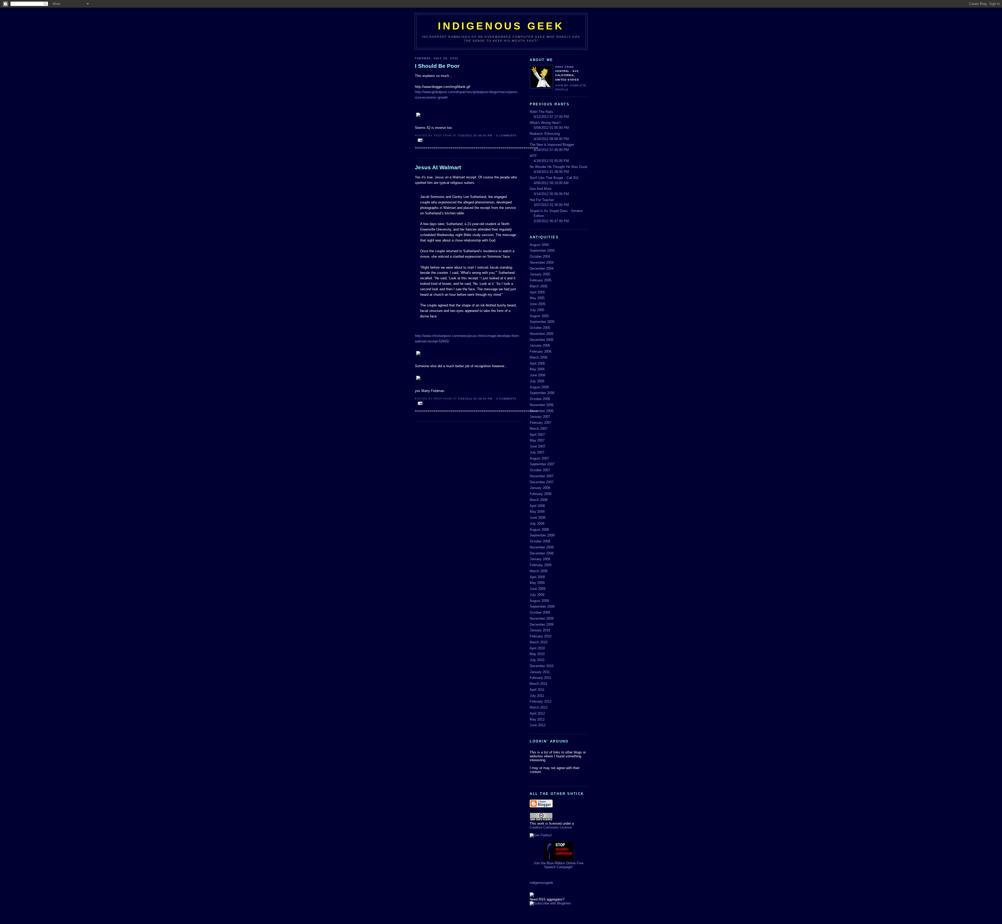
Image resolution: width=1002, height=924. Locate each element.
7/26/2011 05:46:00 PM (475, 135)
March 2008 (538, 500)
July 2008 (537, 524)
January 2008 (540, 488)
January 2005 (540, 274)
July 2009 (537, 595)
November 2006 (541, 405)
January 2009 (540, 559)
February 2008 (540, 494)
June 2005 (537, 304)
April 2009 (537, 577)
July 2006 (537, 381)
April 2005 (537, 292)
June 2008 (537, 518)
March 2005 (538, 286)
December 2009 (541, 624)
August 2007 (539, 458)
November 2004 (541, 262)
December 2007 (541, 482)
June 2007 (537, 446)
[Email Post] (419, 140)
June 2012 (537, 725)
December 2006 (541, 411)
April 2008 (537, 506)
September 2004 (542, 250)
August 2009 (539, 601)
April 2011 (537, 690)
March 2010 (538, 642)
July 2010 (537, 660)
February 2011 (540, 678)
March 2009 (538, 571)
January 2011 (540, 672)
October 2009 (540, 612)
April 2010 (537, 648)
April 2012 (537, 713)
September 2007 (542, 464)
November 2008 (541, 547)
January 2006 (540, 345)
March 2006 (538, 357)
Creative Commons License (550, 827)
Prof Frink (564, 66)
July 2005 (537, 310)
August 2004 (539, 245)
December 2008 (541, 553)
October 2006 (540, 399)
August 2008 (539, 530)
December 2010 (541, 666)
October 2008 (540, 541)
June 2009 (537, 589)
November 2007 (541, 476)
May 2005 (537, 298)
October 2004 (540, 256)
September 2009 (542, 606)
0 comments (506, 135)
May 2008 (537, 512)
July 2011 (537, 696)
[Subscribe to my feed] (532, 895)
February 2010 (540, 636)
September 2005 (542, 322)
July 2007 (537, 452)
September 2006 (542, 393)
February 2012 (540, 701)
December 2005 (541, 340)
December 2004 (541, 268)
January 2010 (540, 630)
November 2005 (541, 334)
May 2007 (537, 440)
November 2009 (541, 618)
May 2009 (537, 583)
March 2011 (538, 684)
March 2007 (538, 429)
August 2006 (539, 387)
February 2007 (540, 423)
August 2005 (539, 316)
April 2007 (537, 435)
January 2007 (540, 417)
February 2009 (540, 565)
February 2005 (540, 280)
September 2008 (542, 535)
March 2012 (538, 707)
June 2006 (537, 375)
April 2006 (537, 363)
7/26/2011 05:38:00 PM (475, 398)
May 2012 (537, 719)
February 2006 (540, 351)
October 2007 (540, 470)
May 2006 (537, 369)
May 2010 (537, 654)
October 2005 (540, 328)
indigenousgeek (541, 883)
